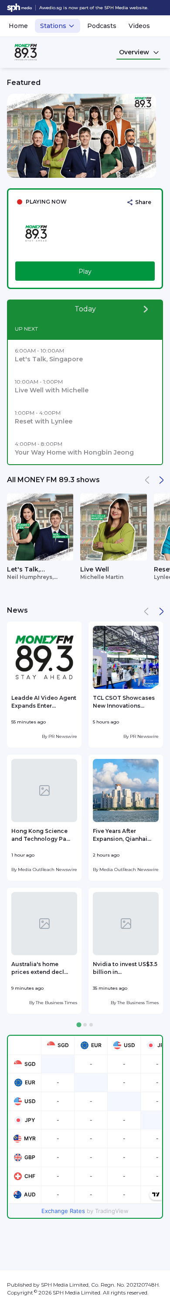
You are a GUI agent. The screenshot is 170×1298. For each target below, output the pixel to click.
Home (18, 26)
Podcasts (101, 26)
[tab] (78, 1024)
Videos (139, 26)
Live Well (94, 569)
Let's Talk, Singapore (24, 569)
